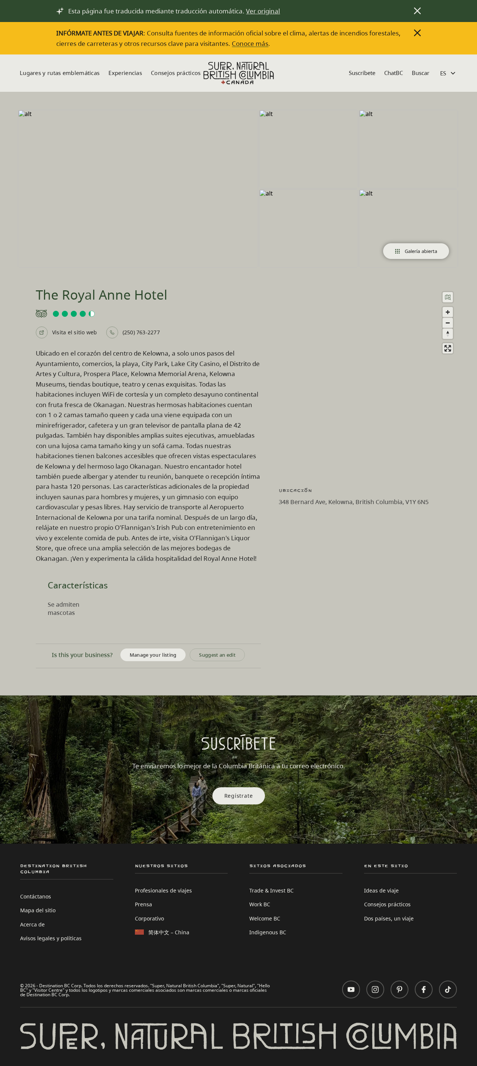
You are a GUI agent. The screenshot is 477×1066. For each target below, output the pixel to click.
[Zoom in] (447, 312)
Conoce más (250, 43)
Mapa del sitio (38, 910)
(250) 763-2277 (141, 332)
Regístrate (238, 795)
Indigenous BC (267, 932)
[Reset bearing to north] (447, 333)
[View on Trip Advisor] (148, 313)
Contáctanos (35, 896)
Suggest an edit (217, 654)
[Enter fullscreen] (447, 348)
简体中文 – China (168, 932)
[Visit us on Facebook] (424, 989)
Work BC (259, 904)
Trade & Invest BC (271, 890)
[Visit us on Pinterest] (399, 989)
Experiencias (125, 72)
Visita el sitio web (74, 332)
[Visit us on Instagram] (375, 989)
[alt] (138, 189)
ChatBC (393, 72)
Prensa (143, 904)
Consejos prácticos (175, 72)
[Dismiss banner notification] (417, 10)
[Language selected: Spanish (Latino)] (448, 73)
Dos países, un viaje (389, 918)
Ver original (263, 11)
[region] (369, 383)
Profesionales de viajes (163, 890)
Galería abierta (421, 251)
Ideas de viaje (381, 890)
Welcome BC (264, 918)
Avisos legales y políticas (51, 938)
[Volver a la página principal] (238, 73)
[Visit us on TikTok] (448, 989)
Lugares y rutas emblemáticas (59, 72)
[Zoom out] (447, 323)
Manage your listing (153, 654)
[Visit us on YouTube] (351, 989)
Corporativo (149, 918)
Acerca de (32, 924)
